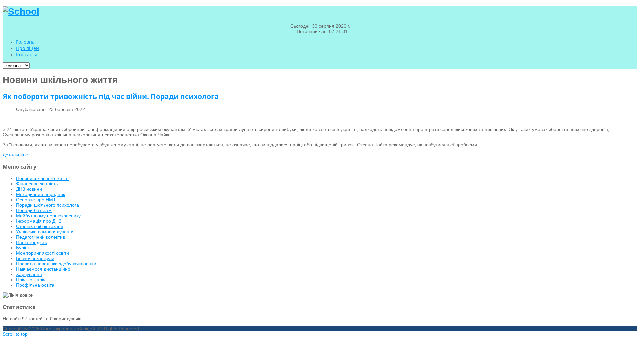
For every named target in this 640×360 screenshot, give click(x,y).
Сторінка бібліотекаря (39, 226)
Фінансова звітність (37, 183)
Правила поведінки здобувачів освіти (56, 263)
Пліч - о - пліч (30, 279)
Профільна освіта (35, 285)
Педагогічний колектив (40, 237)
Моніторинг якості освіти (42, 253)
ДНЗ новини (29, 189)
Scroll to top (15, 334)
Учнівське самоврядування (45, 231)
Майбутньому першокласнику (48, 215)
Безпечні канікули (35, 258)
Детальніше (15, 154)
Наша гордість (31, 242)
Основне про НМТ (36, 199)
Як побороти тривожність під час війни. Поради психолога (111, 96)
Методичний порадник (40, 194)
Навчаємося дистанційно (43, 269)
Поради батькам (34, 210)
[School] (21, 11)
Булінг (22, 247)
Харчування (29, 274)
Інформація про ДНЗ (38, 221)
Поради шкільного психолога (47, 205)
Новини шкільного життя (42, 178)
